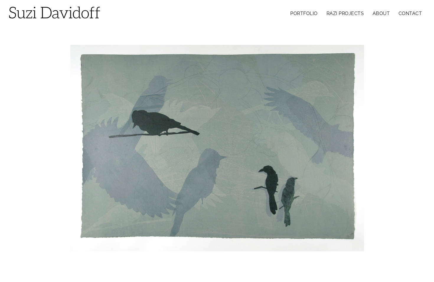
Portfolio (304, 13)
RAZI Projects (345, 13)
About (381, 13)
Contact (410, 13)
